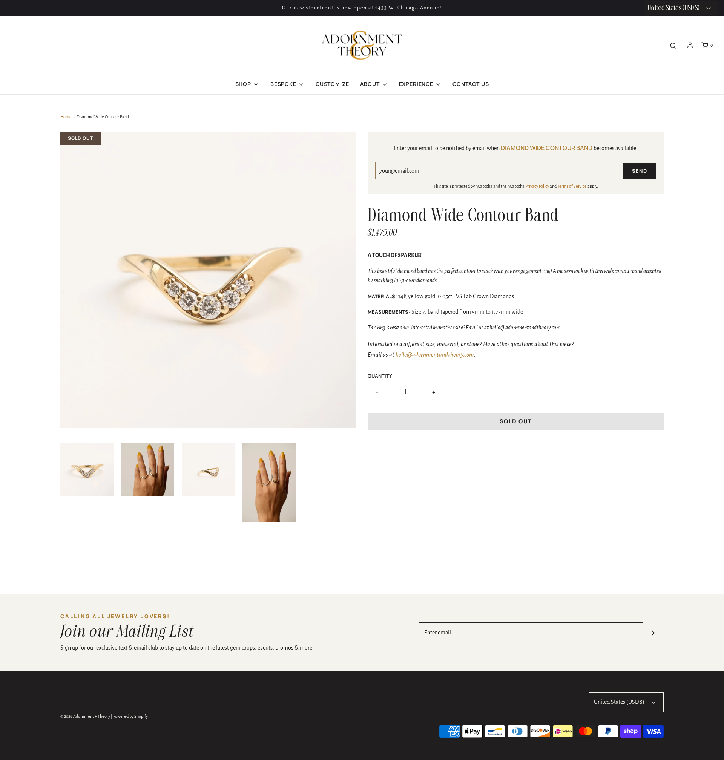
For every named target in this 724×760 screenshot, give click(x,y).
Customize (332, 83)
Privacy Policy (537, 186)
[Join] (653, 632)
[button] (87, 469)
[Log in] (690, 45)
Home (66, 117)
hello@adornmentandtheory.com (435, 354)
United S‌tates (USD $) (674, 8)
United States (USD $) (620, 702)
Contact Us (470, 83)
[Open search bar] (673, 45)
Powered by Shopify (130, 716)
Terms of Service (572, 186)
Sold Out (516, 421)
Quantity (380, 375)
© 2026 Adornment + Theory (85, 716)
